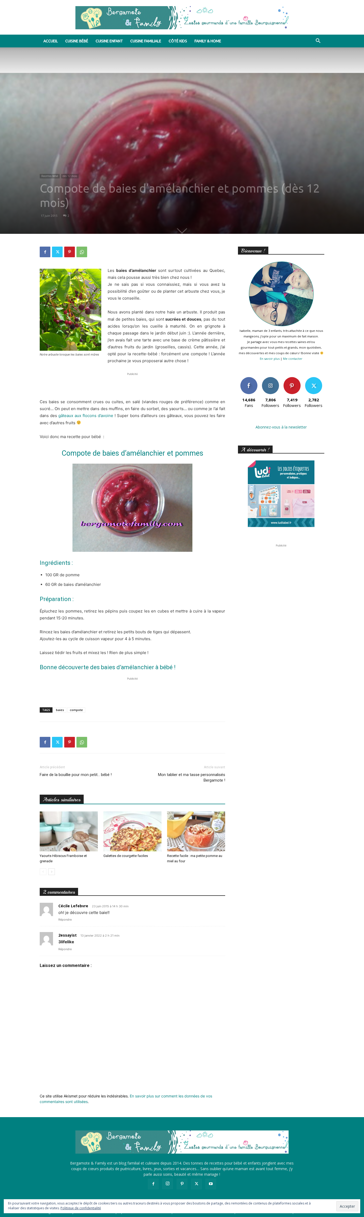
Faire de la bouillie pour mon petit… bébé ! (76, 774)
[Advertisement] (132, 385)
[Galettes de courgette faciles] (132, 831)
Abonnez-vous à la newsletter (281, 427)
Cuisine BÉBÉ (76, 41)
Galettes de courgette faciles (125, 856)
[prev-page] (43, 871)
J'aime (249, 379)
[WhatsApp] (81, 252)
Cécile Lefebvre (73, 905)
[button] (318, 41)
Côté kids (178, 41)
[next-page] (51, 871)
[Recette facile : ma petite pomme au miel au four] (196, 831)
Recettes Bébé (49, 176)
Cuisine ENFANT (109, 41)
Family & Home (208, 41)
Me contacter (292, 359)
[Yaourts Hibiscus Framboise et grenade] (69, 831)
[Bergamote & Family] (182, 17)
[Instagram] (167, 1183)
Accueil (50, 41)
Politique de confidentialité (80, 1208)
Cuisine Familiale (145, 41)
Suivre (270, 379)
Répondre (65, 919)
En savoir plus (270, 359)
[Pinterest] (69, 252)
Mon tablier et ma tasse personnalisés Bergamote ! (191, 777)
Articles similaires (61, 799)
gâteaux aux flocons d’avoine (85, 415)
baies (60, 710)
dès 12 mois (70, 176)
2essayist (67, 935)
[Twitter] (57, 252)
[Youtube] (210, 1184)
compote (76, 710)
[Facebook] (45, 252)
